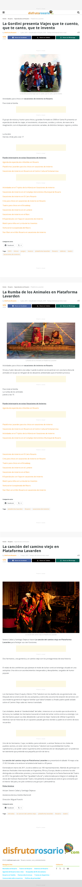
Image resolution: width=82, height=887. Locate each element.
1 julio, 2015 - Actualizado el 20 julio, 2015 (33, 32)
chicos (16, 251)
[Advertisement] (41, 3)
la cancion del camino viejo (26, 814)
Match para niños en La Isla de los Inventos (20, 223)
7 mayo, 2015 (24, 555)
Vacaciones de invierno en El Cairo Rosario (19, 196)
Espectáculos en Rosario (21, 19)
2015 (9, 251)
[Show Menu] (4, 12)
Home (4, 19)
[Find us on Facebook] (56, 868)
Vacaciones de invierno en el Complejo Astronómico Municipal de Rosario (32, 192)
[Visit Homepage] (41, 12)
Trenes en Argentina (41, 875)
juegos (23, 251)
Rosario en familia (9, 875)
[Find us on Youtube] (68, 868)
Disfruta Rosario (10, 32)
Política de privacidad (32, 878)
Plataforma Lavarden (37, 19)
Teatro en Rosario (25, 869)
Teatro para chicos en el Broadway (16, 205)
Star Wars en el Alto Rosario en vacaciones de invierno (24, 232)
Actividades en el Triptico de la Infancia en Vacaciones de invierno (29, 187)
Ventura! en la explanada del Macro (17, 228)
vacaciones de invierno (12, 254)
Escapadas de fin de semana (36, 872)
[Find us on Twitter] (60, 868)
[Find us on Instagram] (64, 868)
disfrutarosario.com (13, 860)
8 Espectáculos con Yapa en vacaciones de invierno (23, 219)
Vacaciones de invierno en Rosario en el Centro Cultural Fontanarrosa (30, 171)
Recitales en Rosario (10, 869)
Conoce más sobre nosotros (13, 878)
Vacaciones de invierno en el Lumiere (17, 210)
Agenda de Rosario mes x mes (13, 872)
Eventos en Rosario (41, 869)
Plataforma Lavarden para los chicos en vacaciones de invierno (28, 166)
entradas (11, 814)
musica (30, 251)
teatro (70, 251)
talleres (63, 251)
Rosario (10, 19)
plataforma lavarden (42, 251)
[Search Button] (78, 12)
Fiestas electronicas (25, 875)
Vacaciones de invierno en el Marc (16, 214)
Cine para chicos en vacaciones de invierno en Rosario (24, 201)
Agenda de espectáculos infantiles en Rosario (21, 162)
